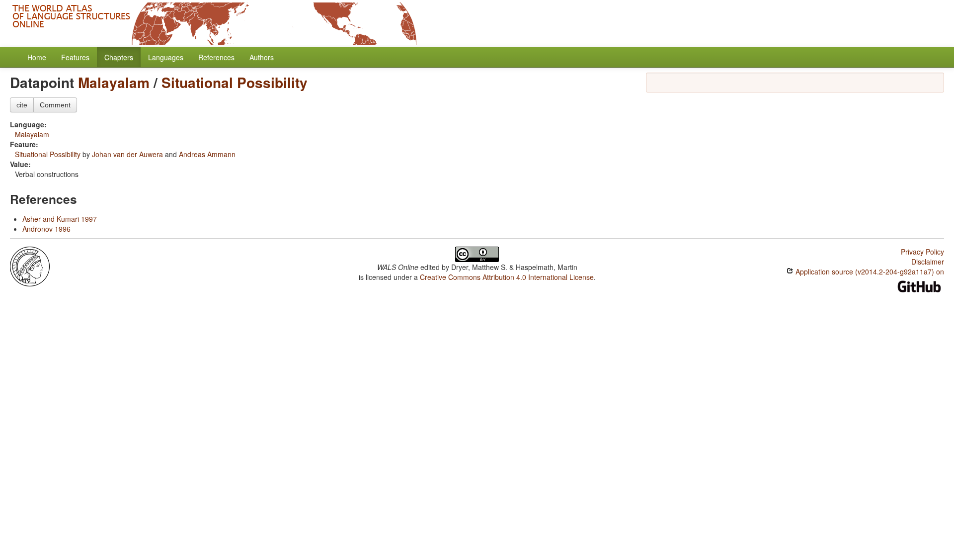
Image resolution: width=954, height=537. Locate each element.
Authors (261, 57)
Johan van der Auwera (127, 154)
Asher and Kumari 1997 (59, 219)
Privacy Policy (922, 252)
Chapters (118, 57)
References (216, 57)
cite (21, 105)
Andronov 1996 (46, 229)
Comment (55, 105)
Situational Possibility (234, 82)
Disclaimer (927, 262)
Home (36, 57)
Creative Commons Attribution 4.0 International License (507, 277)
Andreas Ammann (207, 154)
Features (75, 57)
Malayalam (114, 82)
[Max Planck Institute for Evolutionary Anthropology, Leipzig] (30, 265)
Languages (165, 57)
